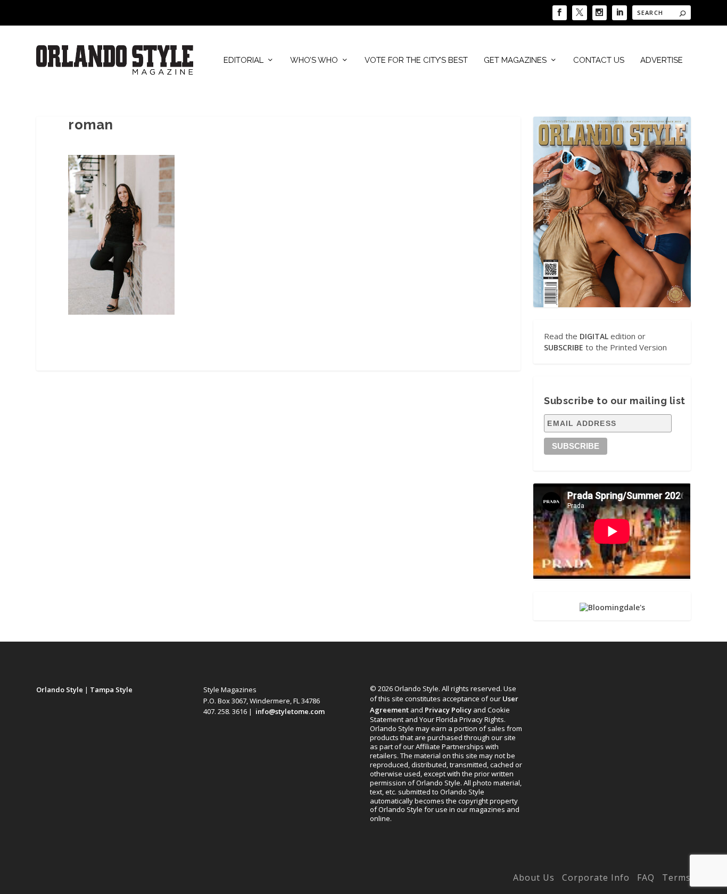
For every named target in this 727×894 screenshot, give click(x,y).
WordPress (202, 879)
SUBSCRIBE (563, 347)
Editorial (243, 60)
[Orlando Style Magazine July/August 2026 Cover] (611, 212)
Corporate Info (596, 877)
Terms (676, 877)
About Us (534, 877)
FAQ (646, 877)
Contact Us (598, 60)
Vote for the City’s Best (416, 60)
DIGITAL (594, 336)
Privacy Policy (448, 710)
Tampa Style (111, 689)
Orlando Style (59, 689)
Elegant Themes (107, 879)
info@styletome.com (290, 711)
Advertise (661, 60)
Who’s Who (314, 60)
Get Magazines (515, 60)
